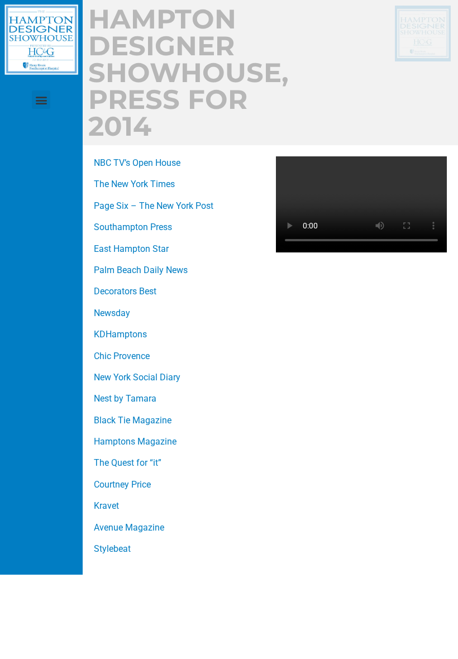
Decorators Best (125, 291)
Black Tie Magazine (132, 420)
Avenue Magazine (129, 527)
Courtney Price (122, 484)
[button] (41, 99)
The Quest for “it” (127, 462)
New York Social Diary (137, 377)
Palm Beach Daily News (141, 270)
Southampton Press (133, 227)
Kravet (106, 505)
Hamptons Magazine (135, 441)
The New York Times (134, 184)
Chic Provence (122, 356)
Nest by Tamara (125, 398)
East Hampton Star (131, 248)
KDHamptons (120, 334)
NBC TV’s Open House (137, 162)
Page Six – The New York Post (153, 205)
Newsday (112, 313)
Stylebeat (112, 548)
